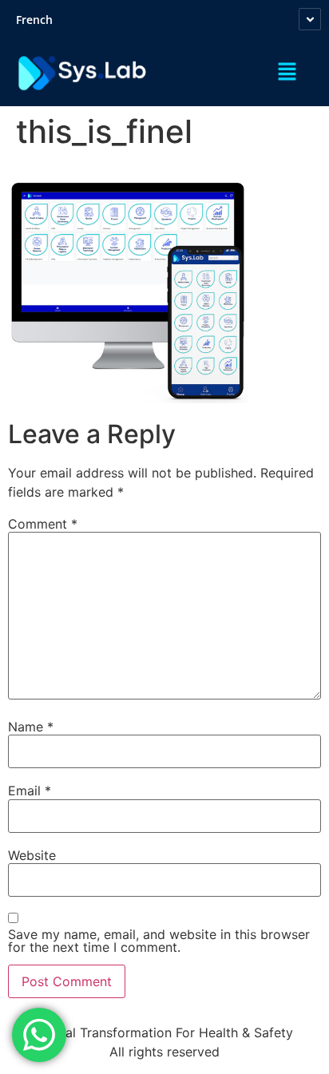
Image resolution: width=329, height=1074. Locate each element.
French (34, 19)
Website (32, 855)
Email (29, 790)
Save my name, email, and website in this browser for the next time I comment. (159, 940)
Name (31, 726)
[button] (286, 73)
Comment (42, 523)
